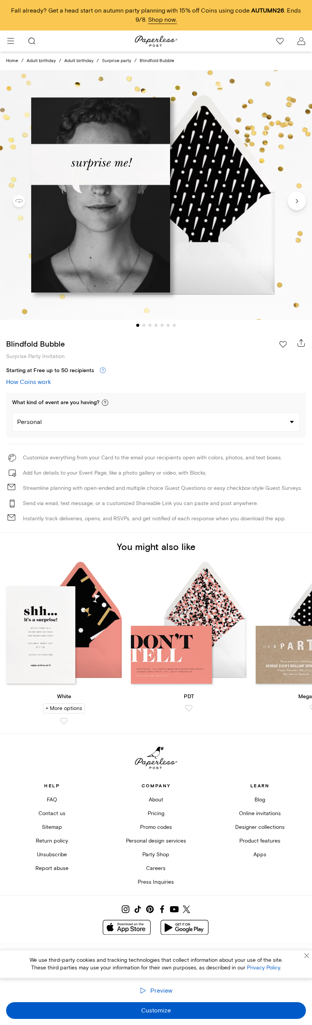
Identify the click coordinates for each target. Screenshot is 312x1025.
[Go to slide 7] (174, 325)
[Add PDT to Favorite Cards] (188, 708)
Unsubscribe (52, 854)
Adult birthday (41, 61)
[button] (105, 402)
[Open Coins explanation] (102, 370)
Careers (156, 868)
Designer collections (260, 827)
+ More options (64, 708)
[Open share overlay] (301, 342)
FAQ (52, 799)
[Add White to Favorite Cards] (63, 721)
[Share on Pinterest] (149, 909)
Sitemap (52, 827)
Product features (259, 841)
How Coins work (28, 382)
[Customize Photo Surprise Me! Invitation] (156, 195)
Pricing (156, 813)
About (156, 799)
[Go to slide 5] (162, 325)
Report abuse (51, 868)
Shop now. (162, 20)
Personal (29, 422)
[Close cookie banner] (306, 955)
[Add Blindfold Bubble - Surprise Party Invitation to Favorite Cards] (283, 344)
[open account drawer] (301, 41)
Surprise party (116, 61)
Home (12, 61)
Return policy (52, 841)
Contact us (51, 813)
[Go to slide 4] (156, 325)
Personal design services (156, 841)
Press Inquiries (156, 882)
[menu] (10, 41)
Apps (259, 854)
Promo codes (156, 827)
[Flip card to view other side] (25, 201)
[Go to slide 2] (143, 325)
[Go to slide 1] (137, 325)
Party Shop (155, 854)
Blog (260, 799)
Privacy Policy (263, 967)
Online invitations (260, 813)
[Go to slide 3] (149, 325)
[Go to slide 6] (168, 325)
